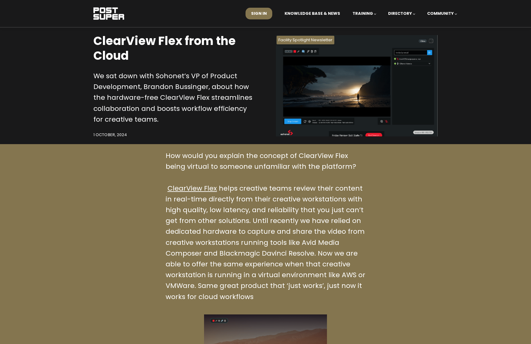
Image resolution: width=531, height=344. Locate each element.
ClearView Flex (192, 188)
